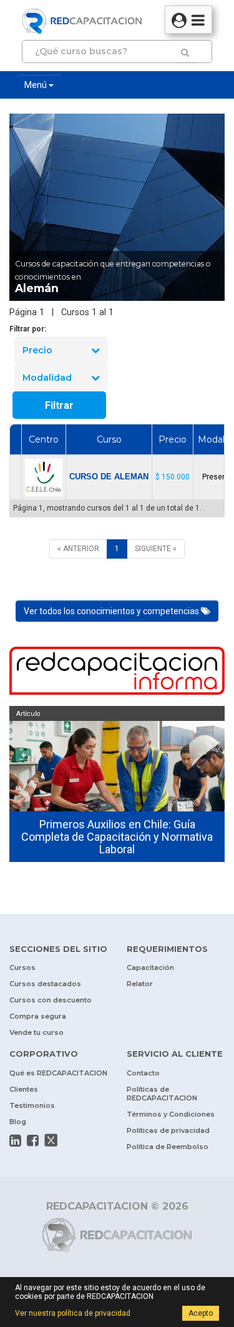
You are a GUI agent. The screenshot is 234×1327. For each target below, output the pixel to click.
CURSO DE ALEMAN (109, 476)
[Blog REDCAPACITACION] (117, 672)
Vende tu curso (36, 1032)
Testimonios (32, 1105)
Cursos (22, 967)
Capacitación (150, 967)
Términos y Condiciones (171, 1114)
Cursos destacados (45, 983)
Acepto (200, 1313)
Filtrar (59, 405)
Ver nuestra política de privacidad (72, 1313)
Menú (36, 85)
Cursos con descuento (50, 1000)
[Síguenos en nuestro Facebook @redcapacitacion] (33, 1140)
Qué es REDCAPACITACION (58, 1073)
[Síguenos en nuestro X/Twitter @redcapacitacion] (51, 1140)
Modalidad (47, 377)
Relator (140, 983)
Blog (17, 1121)
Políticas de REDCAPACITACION (162, 1093)
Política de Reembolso (167, 1146)
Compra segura (37, 1016)
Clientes (23, 1089)
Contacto (143, 1073)
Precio (37, 350)
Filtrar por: (27, 329)
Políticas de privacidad (168, 1130)
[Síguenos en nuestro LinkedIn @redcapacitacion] (15, 1140)
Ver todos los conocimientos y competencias (112, 611)
